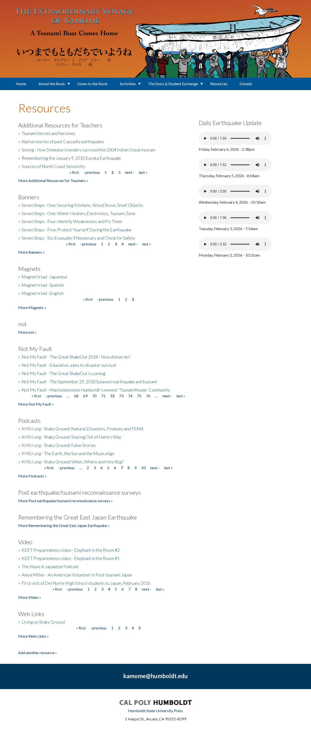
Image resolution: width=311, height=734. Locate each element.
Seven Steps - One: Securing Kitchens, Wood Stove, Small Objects (82, 205)
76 (148, 395)
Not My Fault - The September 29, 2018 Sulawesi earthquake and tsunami (89, 381)
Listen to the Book (92, 83)
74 (130, 395)
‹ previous (92, 172)
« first (74, 172)
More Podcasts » (32, 476)
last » (143, 172)
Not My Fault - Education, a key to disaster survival (69, 365)
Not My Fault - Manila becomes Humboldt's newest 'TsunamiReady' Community (96, 389)
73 (121, 395)
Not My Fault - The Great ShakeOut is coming (63, 373)
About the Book (51, 83)
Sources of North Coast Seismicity (53, 166)
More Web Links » (33, 636)
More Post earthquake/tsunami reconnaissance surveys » (65, 500)
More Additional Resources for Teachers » (53, 180)
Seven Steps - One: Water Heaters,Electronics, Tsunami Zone (78, 213)
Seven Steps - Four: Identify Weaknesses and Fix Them (72, 221)
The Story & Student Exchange (173, 83)
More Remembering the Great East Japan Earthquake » (64, 525)
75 (139, 395)
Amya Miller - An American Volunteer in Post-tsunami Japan (77, 574)
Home (21, 83)
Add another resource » (37, 652)
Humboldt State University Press (155, 710)
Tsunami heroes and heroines (48, 133)
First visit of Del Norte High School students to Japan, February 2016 (86, 583)
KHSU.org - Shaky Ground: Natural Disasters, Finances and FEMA (83, 428)
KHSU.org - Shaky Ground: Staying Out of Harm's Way (71, 437)
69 (85, 395)
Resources (218, 83)
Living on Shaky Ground (43, 622)
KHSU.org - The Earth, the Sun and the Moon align (68, 453)
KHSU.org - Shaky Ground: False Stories (59, 445)
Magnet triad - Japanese (44, 276)
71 (103, 395)
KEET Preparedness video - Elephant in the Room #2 (71, 550)
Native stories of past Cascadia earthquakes (63, 141)
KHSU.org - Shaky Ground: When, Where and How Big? (72, 461)
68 (76, 395)
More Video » (29, 597)
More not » (27, 332)
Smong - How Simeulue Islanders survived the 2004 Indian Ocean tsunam (88, 149)
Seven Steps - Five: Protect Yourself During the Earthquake (76, 229)
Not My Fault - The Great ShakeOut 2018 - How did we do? (76, 356)
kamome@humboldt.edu (155, 675)
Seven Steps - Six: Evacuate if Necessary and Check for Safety (78, 238)
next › (129, 172)
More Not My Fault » (36, 404)
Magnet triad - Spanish (43, 285)
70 (94, 395)
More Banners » (31, 252)
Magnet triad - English (42, 293)
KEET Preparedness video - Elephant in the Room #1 (71, 558)
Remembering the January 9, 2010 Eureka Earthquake (71, 158)
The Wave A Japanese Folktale (50, 566)
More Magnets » (32, 307)
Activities (128, 83)
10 (143, 467)
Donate (246, 83)
